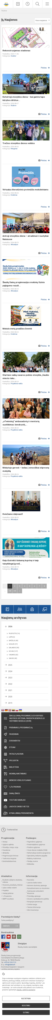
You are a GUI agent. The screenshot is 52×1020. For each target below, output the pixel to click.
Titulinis (4, 11)
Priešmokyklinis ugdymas (36, 844)
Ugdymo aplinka (8, 844)
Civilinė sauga (32, 904)
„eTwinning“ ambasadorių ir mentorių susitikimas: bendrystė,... (21, 423)
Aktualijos (14, 244)
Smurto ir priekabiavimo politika (38, 899)
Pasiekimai (14, 734)
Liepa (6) (12, 637)
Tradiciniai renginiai (9, 858)
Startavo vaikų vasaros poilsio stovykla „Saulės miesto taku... (26, 377)
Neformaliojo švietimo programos (38, 853)
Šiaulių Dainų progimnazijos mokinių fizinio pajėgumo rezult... (24, 284)
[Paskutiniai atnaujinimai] (27, 4)
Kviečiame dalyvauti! (13, 514)
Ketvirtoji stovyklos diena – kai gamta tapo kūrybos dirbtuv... (24, 98)
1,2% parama (15, 787)
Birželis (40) (13, 640)
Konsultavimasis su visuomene (38, 888)
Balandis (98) (14, 648)
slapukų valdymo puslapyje (26, 990)
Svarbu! (13, 56)
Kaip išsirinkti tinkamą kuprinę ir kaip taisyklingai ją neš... (21, 562)
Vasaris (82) (13, 655)
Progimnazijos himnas (10, 856)
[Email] (19, 937)
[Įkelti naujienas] (18, 4)
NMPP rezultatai (8, 899)
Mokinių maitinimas (18, 774)
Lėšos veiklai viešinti (10, 888)
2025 (10, 665)
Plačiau (44, 68)
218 (10, 591)
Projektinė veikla (16, 383)
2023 (10, 678)
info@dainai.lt (10, 965)
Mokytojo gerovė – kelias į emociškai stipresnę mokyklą (26, 469)
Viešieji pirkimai (8, 893)
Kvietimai (14, 195)
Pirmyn (19, 591)
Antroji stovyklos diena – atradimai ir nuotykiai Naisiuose (25, 237)
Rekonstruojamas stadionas (16, 50)
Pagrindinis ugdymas (34, 842)
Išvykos (13, 105)
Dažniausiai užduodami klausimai (35, 892)
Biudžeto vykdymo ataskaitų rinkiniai (12, 881)
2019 (10, 703)
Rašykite (6, 926)
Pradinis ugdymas (33, 847)
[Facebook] (3, 937)
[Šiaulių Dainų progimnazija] (6, 3)
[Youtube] (9, 937)
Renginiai (14, 149)
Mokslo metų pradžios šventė (17, 328)
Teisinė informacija (34, 907)
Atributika (6, 853)
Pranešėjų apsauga (34, 896)
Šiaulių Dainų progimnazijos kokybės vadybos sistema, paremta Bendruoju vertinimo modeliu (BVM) (27, 718)
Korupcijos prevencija (34, 902)
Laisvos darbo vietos (19, 807)
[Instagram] (14, 937)
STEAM (12, 747)
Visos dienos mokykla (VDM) (37, 850)
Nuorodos (30, 880)
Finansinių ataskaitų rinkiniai (12, 885)
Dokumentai (14, 741)
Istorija (5, 842)
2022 (10, 684)
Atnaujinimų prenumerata (21, 813)
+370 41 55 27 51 (10, 962)
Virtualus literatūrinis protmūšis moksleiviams (25, 189)
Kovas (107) (13, 651)
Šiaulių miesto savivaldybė (27, 947)
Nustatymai (26, 999)
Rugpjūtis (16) (14, 633)
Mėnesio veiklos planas (20, 780)
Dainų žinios (14, 793)
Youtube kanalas (17, 800)
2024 (10, 671)
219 (15, 591)
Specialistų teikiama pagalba (37, 856)
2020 (10, 697)
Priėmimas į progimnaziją (21, 728)
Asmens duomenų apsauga (37, 885)
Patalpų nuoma (16, 754)
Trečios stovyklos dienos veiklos (19, 143)
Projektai (13, 760)
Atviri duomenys (33, 910)
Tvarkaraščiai (12, 830)
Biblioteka (14, 767)
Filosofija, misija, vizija (10, 847)
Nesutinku (26, 1006)
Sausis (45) (13, 658)
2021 (10, 690)
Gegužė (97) (13, 644)
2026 (10, 627)
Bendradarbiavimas (9, 861)
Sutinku (26, 1013)
